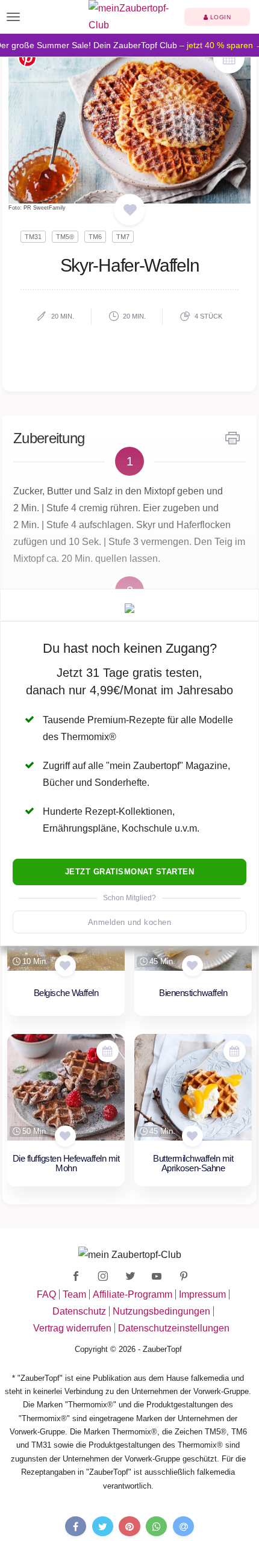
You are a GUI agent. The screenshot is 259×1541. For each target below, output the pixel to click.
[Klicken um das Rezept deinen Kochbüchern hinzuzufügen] (65, 965)
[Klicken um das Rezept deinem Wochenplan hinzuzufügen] (107, 1051)
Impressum (202, 1294)
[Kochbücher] (130, 210)
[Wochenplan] (229, 59)
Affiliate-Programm (132, 1294)
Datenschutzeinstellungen (173, 1328)
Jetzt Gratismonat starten (130, 871)
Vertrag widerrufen (72, 1328)
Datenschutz (79, 1311)
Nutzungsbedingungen (161, 1311)
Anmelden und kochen (130, 922)
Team (74, 1294)
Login (219, 17)
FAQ (46, 1294)
